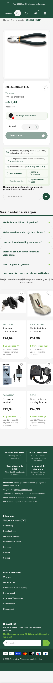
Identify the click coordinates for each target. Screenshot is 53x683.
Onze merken (9, 582)
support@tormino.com (23, 490)
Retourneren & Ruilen (12, 542)
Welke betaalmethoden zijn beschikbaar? (26, 232)
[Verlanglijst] (27, 13)
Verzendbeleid (9, 604)
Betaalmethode (9, 531)
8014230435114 (33, 20)
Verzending (8, 526)
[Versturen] (46, 643)
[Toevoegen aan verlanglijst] (45, 87)
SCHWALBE (8, 395)
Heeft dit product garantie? (26, 264)
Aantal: (12, 126)
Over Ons (7, 577)
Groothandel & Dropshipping (15, 588)
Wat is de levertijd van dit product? (26, 222)
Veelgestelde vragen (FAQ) (14, 520)
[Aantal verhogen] (37, 127)
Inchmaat (7, 547)
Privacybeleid (9, 593)
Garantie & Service (11, 536)
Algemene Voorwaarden (13, 598)
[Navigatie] (45, 13)
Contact (6, 552)
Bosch (33, 395)
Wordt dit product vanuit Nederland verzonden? (26, 253)
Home (6, 20)
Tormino (9, 93)
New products (17, 20)
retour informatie (16, 161)
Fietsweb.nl (14, 659)
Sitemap (6, 558)
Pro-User (8, 325)
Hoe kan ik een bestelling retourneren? (26, 242)
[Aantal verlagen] (24, 127)
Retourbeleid (8, 609)
